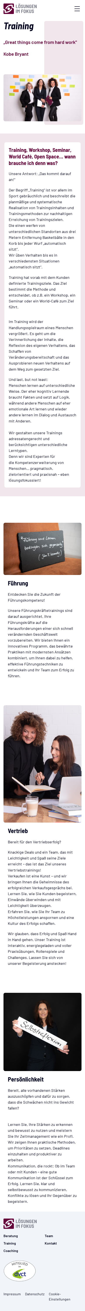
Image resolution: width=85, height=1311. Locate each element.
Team (49, 1236)
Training (9, 1243)
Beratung (10, 1236)
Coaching (10, 1250)
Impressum (12, 1294)
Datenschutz (34, 1294)
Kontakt (51, 1243)
